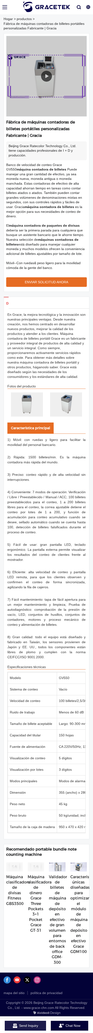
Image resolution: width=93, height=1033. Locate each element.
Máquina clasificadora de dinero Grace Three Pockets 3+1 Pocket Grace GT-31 (40, 904)
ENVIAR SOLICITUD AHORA (46, 282)
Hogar (8, 19)
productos (24, 19)
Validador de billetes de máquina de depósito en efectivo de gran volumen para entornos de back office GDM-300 (58, 920)
